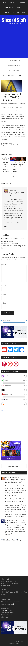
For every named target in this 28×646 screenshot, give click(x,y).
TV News (9, 143)
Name (3, 286)
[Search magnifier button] (25, 321)
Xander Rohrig (9, 499)
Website (3, 303)
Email (3, 294)
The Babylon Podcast (7, 612)
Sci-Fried (11, 604)
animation (10, 145)
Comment (4, 264)
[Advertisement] (14, 41)
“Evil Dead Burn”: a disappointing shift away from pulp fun (16, 480)
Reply (5, 226)
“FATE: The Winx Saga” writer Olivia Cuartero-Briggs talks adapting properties (15, 522)
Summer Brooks (10, 520)
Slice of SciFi (14, 20)
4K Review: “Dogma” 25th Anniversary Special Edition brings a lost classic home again (15, 507)
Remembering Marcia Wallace (22, 165)
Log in (17, 643)
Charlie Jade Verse (6, 615)
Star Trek (15, 145)
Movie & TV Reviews (14, 466)
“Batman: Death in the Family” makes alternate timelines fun (14, 169)
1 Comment (22, 103)
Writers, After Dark (6, 610)
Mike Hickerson (14, 103)
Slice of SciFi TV (6, 617)
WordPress (12, 643)
